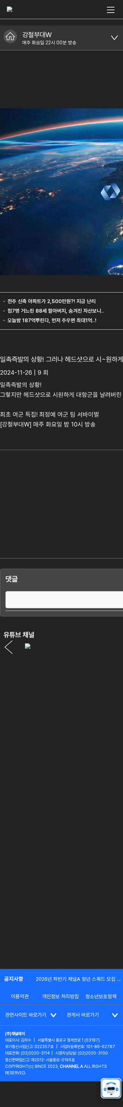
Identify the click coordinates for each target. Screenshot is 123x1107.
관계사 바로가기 (83, 1015)
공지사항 (13, 979)
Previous (8, 647)
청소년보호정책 (101, 996)
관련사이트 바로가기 (25, 1015)
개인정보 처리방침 (60, 996)
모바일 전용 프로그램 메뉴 (114, 38)
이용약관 (20, 996)
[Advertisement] (61, 897)
